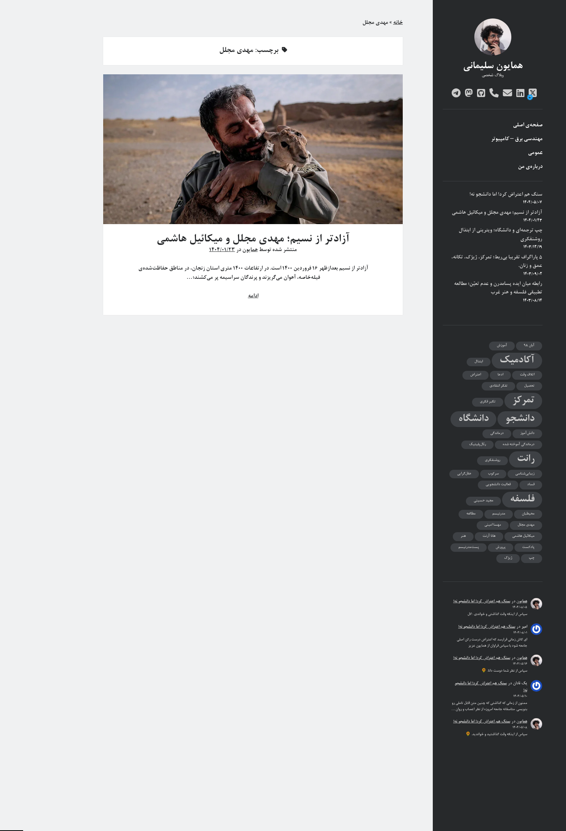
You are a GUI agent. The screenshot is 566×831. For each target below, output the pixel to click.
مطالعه (471, 514)
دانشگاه (473, 419)
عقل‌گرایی (464, 474)
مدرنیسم (498, 514)
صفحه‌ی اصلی (528, 125)
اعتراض (475, 375)
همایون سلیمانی (492, 66)
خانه (398, 23)
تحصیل (529, 386)
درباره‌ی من (530, 167)
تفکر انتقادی (498, 386)
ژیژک (508, 558)
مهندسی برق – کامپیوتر (517, 139)
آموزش (502, 345)
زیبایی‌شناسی (524, 474)
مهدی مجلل (525, 525)
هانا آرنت (489, 536)
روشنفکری (492, 460)
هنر (463, 536)
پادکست (528, 547)
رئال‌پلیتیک (477, 444)
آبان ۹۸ (529, 345)
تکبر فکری (488, 402)
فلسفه (522, 499)
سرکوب (493, 474)
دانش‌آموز (527, 433)
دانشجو (519, 419)
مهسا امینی (492, 525)
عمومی (535, 153)
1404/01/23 (222, 250)
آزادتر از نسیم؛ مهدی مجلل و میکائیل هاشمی (497, 213)
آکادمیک (516, 360)
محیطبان (528, 514)
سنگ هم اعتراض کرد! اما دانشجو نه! (505, 195)
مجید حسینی (483, 501)
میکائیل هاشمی (523, 536)
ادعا (500, 375)
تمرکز (523, 400)
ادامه (253, 296)
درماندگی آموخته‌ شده (518, 444)
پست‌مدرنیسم (468, 547)
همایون (521, 601)
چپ (531, 558)
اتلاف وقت (527, 375)
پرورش (501, 547)
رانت (525, 459)
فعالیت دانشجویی (498, 485)
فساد (530, 485)
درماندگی (497, 433)
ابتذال (478, 362)
